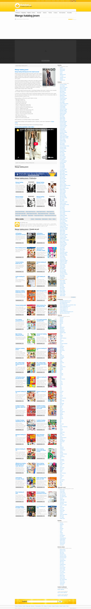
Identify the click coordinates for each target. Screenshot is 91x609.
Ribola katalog (62, 230)
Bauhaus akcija (62, 550)
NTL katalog (62, 200)
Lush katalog (62, 167)
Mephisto (61, 414)
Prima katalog (62, 222)
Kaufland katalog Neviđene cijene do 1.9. (20, 407)
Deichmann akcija (63, 556)
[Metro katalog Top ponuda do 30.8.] (41, 314)
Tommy (61, 451)
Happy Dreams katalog (64, 137)
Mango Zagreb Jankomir (41, 211)
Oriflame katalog (63, 203)
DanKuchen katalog (63, 109)
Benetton (61, 321)
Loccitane (61, 391)
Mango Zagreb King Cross (30, 211)
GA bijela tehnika (63, 130)
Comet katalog (62, 106)
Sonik (61, 466)
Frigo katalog (62, 129)
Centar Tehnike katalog (64, 103)
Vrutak (61, 477)
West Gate (62, 515)
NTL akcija (62, 563)
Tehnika (50, 12)
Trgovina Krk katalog (63, 260)
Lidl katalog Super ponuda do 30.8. (20, 377)
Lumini (61, 506)
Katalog (45, 606)
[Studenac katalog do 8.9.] (19, 357)
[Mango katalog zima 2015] (19, 191)
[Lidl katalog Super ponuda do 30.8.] (19, 386)
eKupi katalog (62, 117)
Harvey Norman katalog (64, 136)
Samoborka (62, 459)
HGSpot (61, 368)
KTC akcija (62, 571)
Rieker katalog (62, 231)
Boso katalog (62, 94)
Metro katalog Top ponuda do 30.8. (41, 306)
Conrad (61, 344)
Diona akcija (62, 553)
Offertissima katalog (63, 201)
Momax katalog (62, 192)
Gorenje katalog (63, 283)
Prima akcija (62, 580)
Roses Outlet (62, 510)
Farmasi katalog (63, 124)
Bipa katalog (62, 91)
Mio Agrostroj (62, 411)
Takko (61, 445)
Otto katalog (62, 207)
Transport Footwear (63, 453)
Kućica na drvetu (63, 398)
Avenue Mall (62, 491)
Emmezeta (62, 355)
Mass (61, 402)
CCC (61, 339)
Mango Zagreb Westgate (20, 211)
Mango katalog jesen (27, 15)
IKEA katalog (62, 144)
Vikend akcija (62, 543)
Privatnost (20, 606)
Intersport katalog (63, 148)
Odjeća (29, 12)
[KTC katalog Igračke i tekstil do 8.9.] (41, 329)
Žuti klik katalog (63, 271)
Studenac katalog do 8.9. (20, 349)
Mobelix (61, 413)
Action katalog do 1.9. (20, 277)
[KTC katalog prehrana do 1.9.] (19, 329)
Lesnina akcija (62, 572)
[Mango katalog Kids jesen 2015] (41, 191)
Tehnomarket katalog (63, 252)
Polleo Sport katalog (63, 229)
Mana (61, 399)
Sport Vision (62, 467)
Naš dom (61, 418)
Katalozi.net (25, 222)
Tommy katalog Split (20, 305)
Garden (61, 361)
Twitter (67, 606)
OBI (60, 458)
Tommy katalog (62, 257)
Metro (61, 407)
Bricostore (62, 328)
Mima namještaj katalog (64, 188)
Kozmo (61, 392)
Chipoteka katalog (63, 105)
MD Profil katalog (63, 178)
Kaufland (61, 374)
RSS (42, 606)
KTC (61, 380)
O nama (16, 606)
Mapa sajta (28, 606)
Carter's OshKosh (63, 338)
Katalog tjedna (62, 276)
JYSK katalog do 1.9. (41, 277)
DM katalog (62, 115)
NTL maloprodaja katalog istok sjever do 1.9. (41, 364)
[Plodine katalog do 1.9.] (41, 401)
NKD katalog (62, 199)
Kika (61, 376)
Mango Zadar (52, 213)
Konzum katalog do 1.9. (42, 349)
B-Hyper (61, 335)
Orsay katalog (62, 205)
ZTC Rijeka (62, 517)
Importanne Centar (63, 502)
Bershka (61, 323)
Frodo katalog (62, 128)
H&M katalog (62, 133)
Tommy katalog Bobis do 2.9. (19, 262)
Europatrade (62, 357)
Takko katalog (62, 249)
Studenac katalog (63, 242)
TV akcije (61, 75)
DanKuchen (62, 346)
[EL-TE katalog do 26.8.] (41, 516)
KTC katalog (62, 159)
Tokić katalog (62, 256)
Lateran (61, 383)
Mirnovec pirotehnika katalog (65, 185)
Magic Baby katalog (63, 171)
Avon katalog (62, 85)
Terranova (61, 448)
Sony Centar (62, 463)
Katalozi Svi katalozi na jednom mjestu (23, 5)
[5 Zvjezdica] (73, 19)
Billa (60, 324)
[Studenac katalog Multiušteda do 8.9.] (19, 300)
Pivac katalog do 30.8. (19, 492)
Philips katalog (62, 291)
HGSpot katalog (63, 140)
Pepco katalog (62, 212)
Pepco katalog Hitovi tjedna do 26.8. (41, 465)
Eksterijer (39, 12)
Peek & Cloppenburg (63, 426)
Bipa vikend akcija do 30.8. (65, 313)
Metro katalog (62, 182)
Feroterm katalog (63, 126)
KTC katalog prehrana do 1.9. (19, 320)
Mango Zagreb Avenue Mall (32, 213)
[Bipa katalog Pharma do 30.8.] (19, 343)
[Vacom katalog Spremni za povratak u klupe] (41, 257)
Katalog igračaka (63, 538)
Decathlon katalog (63, 110)
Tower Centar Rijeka (63, 514)
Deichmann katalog (63, 111)
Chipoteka (62, 340)
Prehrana (18, 12)
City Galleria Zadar (63, 496)
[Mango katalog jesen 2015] (41, 206)
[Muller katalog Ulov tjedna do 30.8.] (41, 487)
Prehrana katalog (63, 223)
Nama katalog (62, 193)
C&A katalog (62, 102)
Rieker (61, 443)
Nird (60, 419)
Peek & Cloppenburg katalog (65, 211)
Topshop (61, 452)
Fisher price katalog (63, 125)
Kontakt (24, 606)
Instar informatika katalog (64, 145)
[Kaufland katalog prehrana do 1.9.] (41, 429)
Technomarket (62, 449)
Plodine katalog (62, 219)
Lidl (60, 385)
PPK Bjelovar (62, 440)
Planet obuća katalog (63, 218)
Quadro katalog (62, 294)
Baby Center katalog (63, 87)
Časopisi (61, 78)
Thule (61, 485)
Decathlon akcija (63, 554)
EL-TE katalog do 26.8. (41, 507)
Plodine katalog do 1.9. (41, 392)
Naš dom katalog (63, 196)
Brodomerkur (62, 331)
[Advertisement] (45, 29)
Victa (61, 474)
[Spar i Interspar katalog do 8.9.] (41, 444)
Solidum (61, 513)
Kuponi (61, 73)
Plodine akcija (62, 578)
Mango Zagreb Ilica (50, 211)
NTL (60, 422)
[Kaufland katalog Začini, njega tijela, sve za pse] (41, 415)
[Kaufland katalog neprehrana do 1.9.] (19, 429)
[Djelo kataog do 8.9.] (41, 300)
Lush (61, 389)
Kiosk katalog (62, 154)
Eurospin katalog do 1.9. (20, 392)
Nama (61, 415)
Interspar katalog (63, 147)
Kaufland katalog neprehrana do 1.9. (20, 421)
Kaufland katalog (63, 151)
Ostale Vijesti (62, 518)
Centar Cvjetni (62, 492)
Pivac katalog (62, 216)
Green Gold (62, 500)
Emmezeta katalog (63, 121)
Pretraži (24, 601)
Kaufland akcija (62, 564)
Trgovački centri (63, 77)
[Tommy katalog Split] (19, 314)
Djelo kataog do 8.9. (42, 290)
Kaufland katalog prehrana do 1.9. (41, 421)
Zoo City (61, 481)
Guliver (61, 365)
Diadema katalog (63, 113)
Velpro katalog (62, 295)
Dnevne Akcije (62, 542)
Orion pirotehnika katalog (64, 204)
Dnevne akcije (62, 69)
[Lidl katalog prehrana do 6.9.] (41, 242)
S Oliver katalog (63, 245)
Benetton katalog (63, 90)
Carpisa (61, 336)
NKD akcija (62, 561)
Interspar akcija (62, 560)
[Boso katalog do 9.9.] (19, 257)
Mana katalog (62, 173)
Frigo (61, 359)
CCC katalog (62, 100)
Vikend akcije (62, 70)
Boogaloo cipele (63, 332)
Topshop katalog (63, 259)
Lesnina (61, 384)
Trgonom (61, 455)
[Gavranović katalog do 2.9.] (41, 343)
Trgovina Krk (62, 456)
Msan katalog (62, 290)
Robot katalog (62, 233)
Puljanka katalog (63, 226)
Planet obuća (62, 432)
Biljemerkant (62, 327)
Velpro (61, 471)
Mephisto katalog (63, 184)
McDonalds (62, 403)
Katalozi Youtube (62, 606)
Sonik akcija (62, 583)
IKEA (61, 372)
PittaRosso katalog (63, 215)
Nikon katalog (62, 287)
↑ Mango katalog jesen (72, 608)
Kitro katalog (62, 155)
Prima (61, 436)
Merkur (61, 410)
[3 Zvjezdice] (71, 19)
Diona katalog (62, 114)
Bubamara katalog (63, 95)
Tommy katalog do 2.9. (41, 262)
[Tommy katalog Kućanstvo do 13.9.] (41, 501)
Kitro (61, 377)
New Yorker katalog (63, 197)
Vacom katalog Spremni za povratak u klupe (41, 249)
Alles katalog (62, 275)
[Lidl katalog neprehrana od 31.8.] (19, 242)
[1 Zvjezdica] (68, 19)
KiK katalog (62, 152)
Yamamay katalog (63, 272)
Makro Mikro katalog (63, 174)
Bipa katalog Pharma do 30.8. (19, 334)
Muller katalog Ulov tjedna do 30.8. (41, 478)
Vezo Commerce (63, 473)
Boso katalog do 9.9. (20, 247)
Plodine (61, 433)
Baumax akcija (62, 549)
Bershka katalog (63, 92)
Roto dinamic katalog (63, 234)
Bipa (61, 325)
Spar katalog (62, 248)
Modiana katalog (63, 190)
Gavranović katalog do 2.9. (42, 334)
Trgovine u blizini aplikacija (62, 595)
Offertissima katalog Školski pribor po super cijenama (20, 465)
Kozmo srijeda (62, 569)
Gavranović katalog (63, 132)
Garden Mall (62, 499)
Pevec (61, 428)
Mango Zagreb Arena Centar (43, 213)
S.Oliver (61, 464)
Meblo (61, 406)
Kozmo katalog (62, 158)
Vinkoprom (62, 475)
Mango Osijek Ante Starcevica (50, 215)
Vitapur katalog (62, 265)
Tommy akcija (62, 582)
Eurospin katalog (63, 122)
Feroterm (61, 358)
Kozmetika (69, 12)
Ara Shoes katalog (63, 84)
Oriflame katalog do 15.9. (41, 377)
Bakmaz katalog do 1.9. (20, 449)
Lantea (61, 381)
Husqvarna (62, 284)
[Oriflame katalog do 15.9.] (41, 386)
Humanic (61, 369)
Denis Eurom (62, 350)
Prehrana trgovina (63, 437)
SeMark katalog (63, 238)
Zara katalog (62, 268)
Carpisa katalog (62, 99)
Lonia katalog (62, 170)
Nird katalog (62, 288)
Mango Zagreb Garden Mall (20, 213)
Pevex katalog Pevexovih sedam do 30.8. (41, 450)
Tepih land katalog (63, 253)
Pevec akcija (62, 576)
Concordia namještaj (63, 343)
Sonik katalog (62, 246)
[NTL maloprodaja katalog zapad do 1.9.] (19, 372)
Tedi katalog (62, 250)
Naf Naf (61, 417)
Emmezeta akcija (63, 557)
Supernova (62, 511)
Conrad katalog (62, 107)
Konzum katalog (63, 156)
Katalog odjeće (62, 539)
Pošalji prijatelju (38, 606)
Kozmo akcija (62, 568)
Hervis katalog (62, 139)
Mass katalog (62, 177)
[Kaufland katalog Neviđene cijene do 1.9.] (19, 415)
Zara (61, 478)
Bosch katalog (62, 280)
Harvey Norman (62, 366)
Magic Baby (62, 400)
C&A (61, 342)
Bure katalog (62, 96)
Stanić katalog (62, 241)
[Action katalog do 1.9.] (19, 286)
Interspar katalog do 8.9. (20, 435)
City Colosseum (63, 495)
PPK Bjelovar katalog (64, 227)
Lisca (61, 388)
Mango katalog (45, 60)
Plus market (62, 434)
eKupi (61, 354)
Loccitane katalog (63, 169)
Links (61, 387)
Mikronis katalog (63, 186)
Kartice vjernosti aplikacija (62, 592)
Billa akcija (62, 552)
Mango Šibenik (24, 215)
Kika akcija (62, 565)
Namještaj (23, 12)
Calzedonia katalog (63, 98)
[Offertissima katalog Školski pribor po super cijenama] (19, 472)
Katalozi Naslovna (17, 10)
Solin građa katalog (63, 244)
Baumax (61, 320)
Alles (61, 482)
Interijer (61, 529)
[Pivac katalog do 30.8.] (19, 501)
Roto (61, 444)
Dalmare (61, 498)
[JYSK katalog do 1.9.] (41, 286)
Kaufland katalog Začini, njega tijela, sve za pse (41, 407)
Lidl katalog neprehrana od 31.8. (20, 234)
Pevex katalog (62, 214)
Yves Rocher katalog (63, 274)
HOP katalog (62, 143)
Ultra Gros (62, 468)
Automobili (62, 544)
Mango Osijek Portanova (39, 215)
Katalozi (32, 219)
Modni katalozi (44, 219)
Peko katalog (62, 208)
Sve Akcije (62, 584)
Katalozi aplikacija (61, 589)
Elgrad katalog (62, 118)
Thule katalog (62, 292)
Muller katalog (62, 189)
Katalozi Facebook (55, 606)
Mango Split (18, 215)
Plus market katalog (63, 220)
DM (60, 353)
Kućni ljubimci (62, 12)
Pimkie (61, 430)
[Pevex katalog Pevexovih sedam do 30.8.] (41, 458)
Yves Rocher (62, 479)
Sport (61, 531)
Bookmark (32, 606)
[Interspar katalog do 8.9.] (19, 444)
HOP (61, 370)
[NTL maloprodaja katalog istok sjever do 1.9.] (41, 372)
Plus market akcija (63, 579)
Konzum (61, 395)
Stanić (61, 462)
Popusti (61, 71)
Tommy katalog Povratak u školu (19, 507)
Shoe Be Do (62, 460)
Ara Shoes (62, 317)
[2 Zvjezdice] (69, 19)
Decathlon (62, 347)
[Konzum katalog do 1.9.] (41, 357)
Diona (61, 351)
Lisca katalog (62, 166)
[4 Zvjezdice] (72, 19)
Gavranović (62, 362)
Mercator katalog (63, 181)
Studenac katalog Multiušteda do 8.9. (20, 291)
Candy (61, 483)
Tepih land (62, 447)
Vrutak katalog (62, 267)
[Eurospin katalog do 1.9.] (19, 401)
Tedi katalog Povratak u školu (19, 478)
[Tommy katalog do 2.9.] (41, 271)
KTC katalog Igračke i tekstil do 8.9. (42, 320)
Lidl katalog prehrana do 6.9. (41, 234)
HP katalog (62, 286)
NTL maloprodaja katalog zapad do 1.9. (19, 364)
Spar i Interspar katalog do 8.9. (40, 435)
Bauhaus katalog (63, 88)
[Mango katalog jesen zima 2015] (19, 206)
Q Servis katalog (63, 235)
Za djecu (55, 12)
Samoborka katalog (63, 237)
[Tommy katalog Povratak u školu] (19, 516)
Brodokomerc (62, 329)
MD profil (61, 404)
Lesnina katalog (63, 162)
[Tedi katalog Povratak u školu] (19, 487)
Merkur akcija (62, 575)
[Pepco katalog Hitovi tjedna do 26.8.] (41, 472)
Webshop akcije (63, 74)
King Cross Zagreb (63, 504)
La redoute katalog (63, 160)
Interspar (61, 373)
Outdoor (45, 12)
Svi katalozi (62, 278)
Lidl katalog (62, 163)
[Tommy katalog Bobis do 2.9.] (19, 271)
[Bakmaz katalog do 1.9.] (19, 458)
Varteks (61, 470)
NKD (61, 421)
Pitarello (61, 429)
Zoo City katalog (63, 269)
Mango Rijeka (30, 215)
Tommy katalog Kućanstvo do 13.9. (41, 492)
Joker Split (62, 503)
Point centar (62, 507)
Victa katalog (62, 264)
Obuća (33, 12)
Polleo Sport (62, 441)
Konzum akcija (62, 567)
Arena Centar (62, 489)
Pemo (61, 425)
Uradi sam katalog (63, 263)
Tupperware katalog (63, 261)
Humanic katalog (63, 141)
